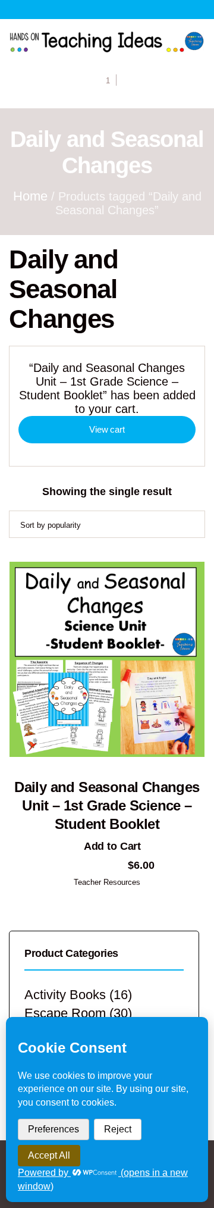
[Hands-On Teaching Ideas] (107, 41)
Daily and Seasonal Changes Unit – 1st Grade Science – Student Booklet (106, 805)
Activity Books (65, 994)
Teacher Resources (107, 882)
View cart (107, 429)
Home (30, 196)
